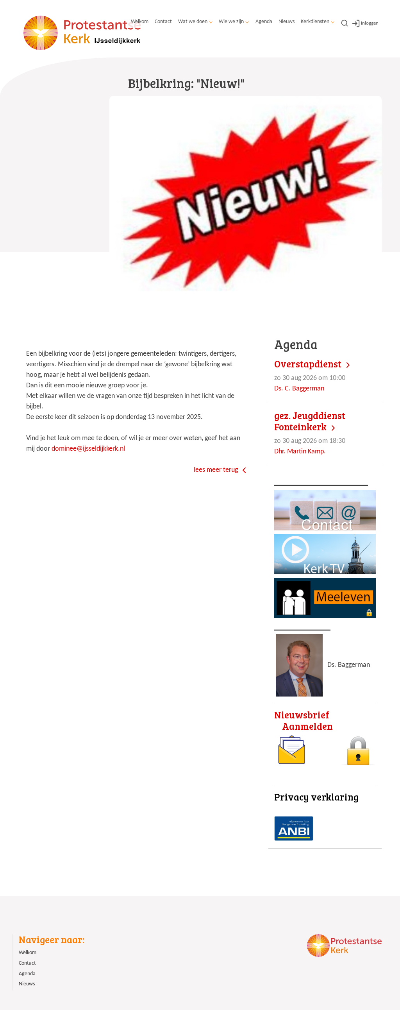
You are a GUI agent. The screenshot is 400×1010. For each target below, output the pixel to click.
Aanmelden (307, 726)
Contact (163, 22)
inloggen (370, 23)
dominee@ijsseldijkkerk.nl (88, 449)
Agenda (263, 22)
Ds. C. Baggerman (309, 375)
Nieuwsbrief (301, 714)
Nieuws (287, 22)
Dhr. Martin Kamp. (309, 432)
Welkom (139, 22)
